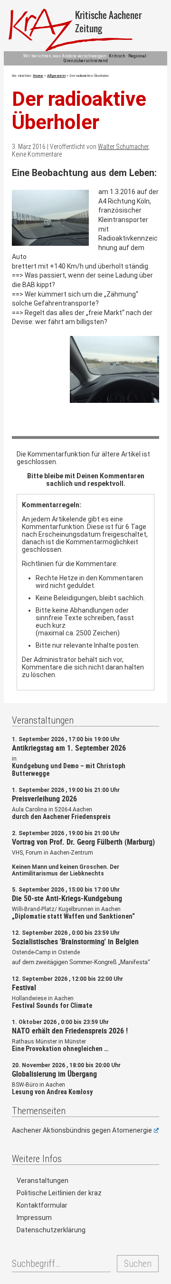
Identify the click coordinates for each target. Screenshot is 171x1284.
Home (38, 76)
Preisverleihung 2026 (44, 798)
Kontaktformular (42, 1205)
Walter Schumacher (123, 146)
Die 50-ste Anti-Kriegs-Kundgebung (67, 898)
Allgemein (56, 76)
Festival (24, 987)
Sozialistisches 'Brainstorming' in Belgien (75, 941)
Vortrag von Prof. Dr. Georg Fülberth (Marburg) (83, 842)
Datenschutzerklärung (51, 1230)
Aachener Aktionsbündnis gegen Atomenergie (82, 1130)
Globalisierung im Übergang (54, 1074)
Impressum (34, 1217)
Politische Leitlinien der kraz (59, 1193)
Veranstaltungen (42, 1180)
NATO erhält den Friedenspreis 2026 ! (70, 1030)
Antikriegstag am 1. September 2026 (69, 748)
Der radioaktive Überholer (79, 110)
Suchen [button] (138, 1263)
